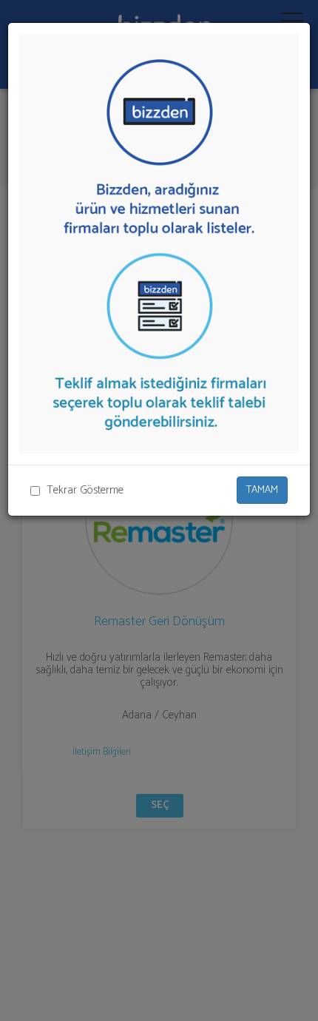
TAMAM (262, 490)
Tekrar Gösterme (85, 490)
